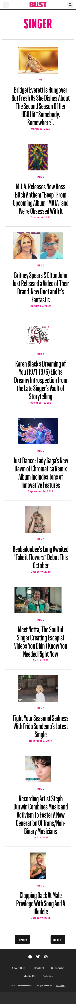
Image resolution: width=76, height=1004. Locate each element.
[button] (6, 5)
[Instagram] (45, 956)
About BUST (19, 968)
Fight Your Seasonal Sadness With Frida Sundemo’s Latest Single (41, 724)
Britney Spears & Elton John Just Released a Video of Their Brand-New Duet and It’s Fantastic (40, 285)
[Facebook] (30, 956)
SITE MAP (60, 986)
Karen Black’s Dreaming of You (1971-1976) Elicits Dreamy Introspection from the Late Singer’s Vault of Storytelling (40, 378)
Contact (39, 968)
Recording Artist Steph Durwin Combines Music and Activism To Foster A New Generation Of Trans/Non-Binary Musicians (40, 813)
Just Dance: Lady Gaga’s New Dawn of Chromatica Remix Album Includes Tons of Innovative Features (40, 470)
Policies (48, 976)
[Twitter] (38, 956)
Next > (57, 939)
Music (40, 176)
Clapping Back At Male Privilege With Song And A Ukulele (40, 901)
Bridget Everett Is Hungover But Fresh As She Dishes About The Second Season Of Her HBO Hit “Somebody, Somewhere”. (40, 104)
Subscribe (57, 968)
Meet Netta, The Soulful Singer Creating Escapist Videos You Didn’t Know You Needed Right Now (40, 639)
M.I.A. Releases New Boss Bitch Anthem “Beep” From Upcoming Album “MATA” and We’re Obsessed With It (41, 197)
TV (40, 80)
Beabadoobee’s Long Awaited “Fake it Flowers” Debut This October (41, 555)
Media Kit (30, 976)
